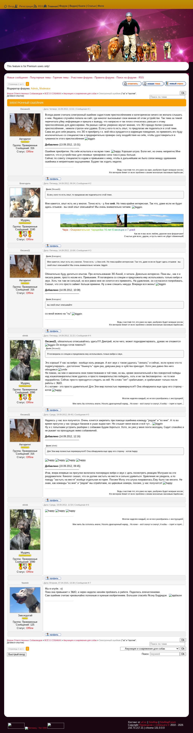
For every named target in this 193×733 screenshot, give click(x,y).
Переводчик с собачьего (153, 725)
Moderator (44, 88)
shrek (25, 335)
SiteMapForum (168, 722)
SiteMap (153, 722)
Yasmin (25, 583)
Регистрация (26, 6)
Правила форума (104, 77)
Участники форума (81, 77)
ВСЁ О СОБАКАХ (52, 93)
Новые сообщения (17, 77)
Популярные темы (40, 77)
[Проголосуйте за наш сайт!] (55, 728)
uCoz (144, 722)
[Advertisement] (139, 684)
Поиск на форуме (126, 77)
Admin (34, 88)
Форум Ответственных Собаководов (24, 93)
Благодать (25, 183)
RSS (40, 6)
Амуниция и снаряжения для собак (80, 93)
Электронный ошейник (110, 93)
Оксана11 (25, 109)
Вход (11, 6)
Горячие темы (61, 77)
